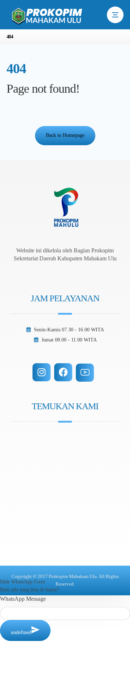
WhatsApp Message (23, 599)
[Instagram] (41, 372)
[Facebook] (63, 372)
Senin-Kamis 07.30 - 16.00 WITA (69, 329)
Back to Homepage (65, 135)
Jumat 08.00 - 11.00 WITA (69, 340)
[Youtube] (85, 373)
